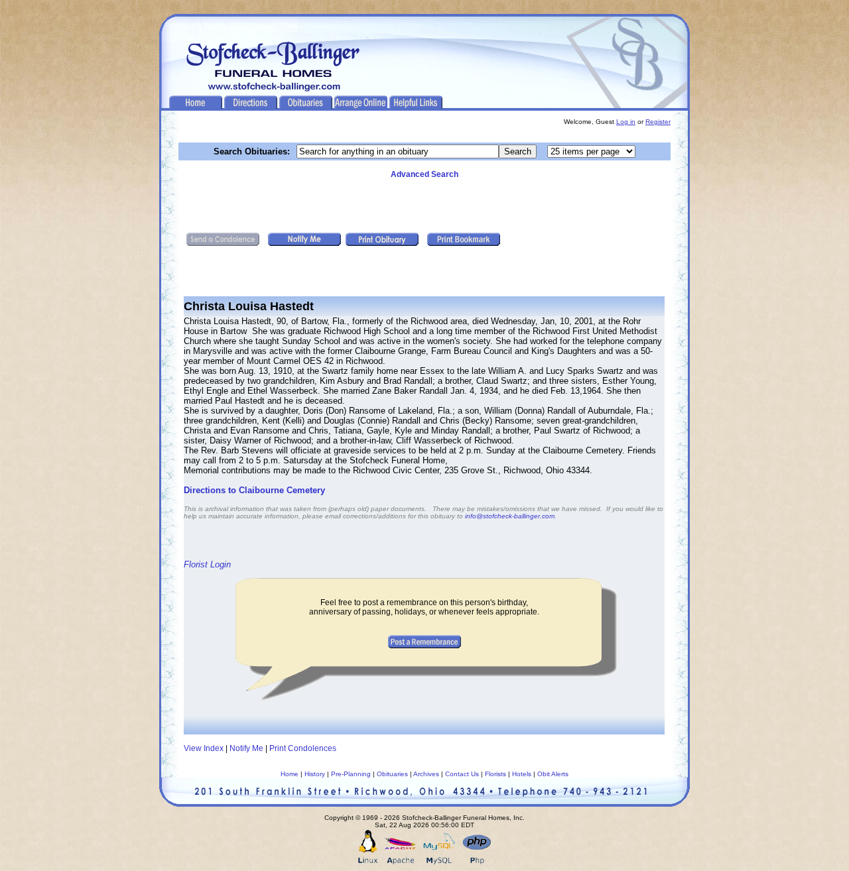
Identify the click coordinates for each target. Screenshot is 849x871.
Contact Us (462, 774)
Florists (495, 774)
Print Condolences (302, 748)
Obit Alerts (552, 774)
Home (289, 774)
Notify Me (246, 748)
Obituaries (392, 774)
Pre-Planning (351, 774)
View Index (204, 748)
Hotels (521, 774)
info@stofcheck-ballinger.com (510, 516)
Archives (426, 774)
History (314, 774)
